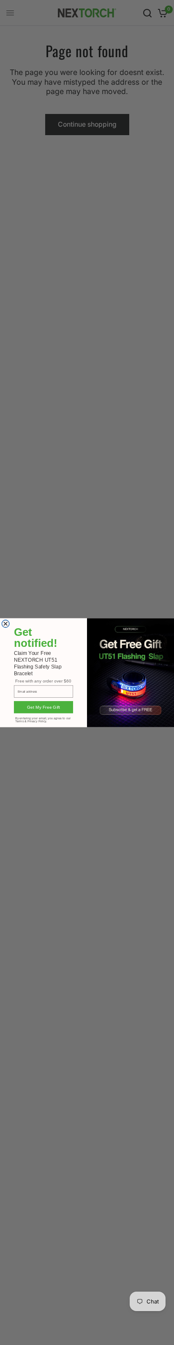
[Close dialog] (5, 623)
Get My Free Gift (43, 706)
